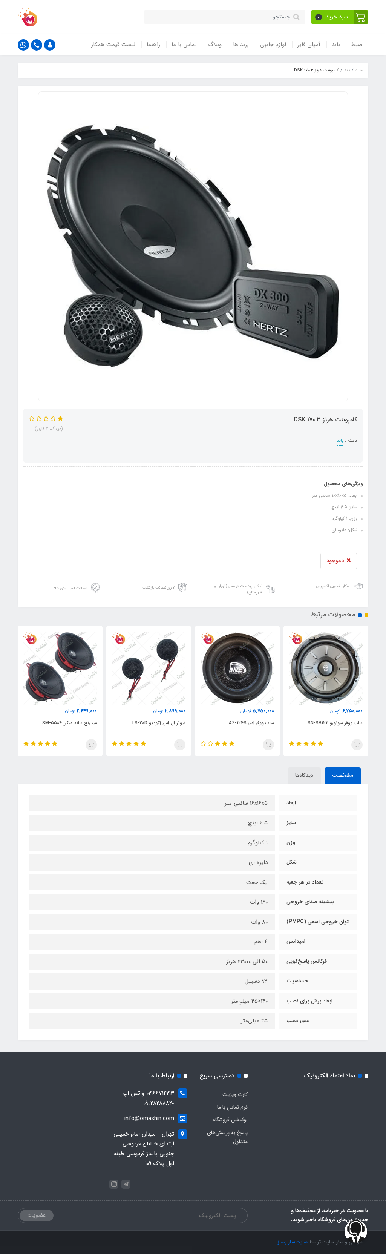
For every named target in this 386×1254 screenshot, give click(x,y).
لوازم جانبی (273, 44)
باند (336, 44)
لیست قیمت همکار (113, 44)
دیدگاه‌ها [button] (304, 775)
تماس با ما (184, 44)
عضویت (37, 1215)
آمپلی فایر (308, 44)
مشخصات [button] (342, 775)
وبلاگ (215, 44)
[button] (340, 17)
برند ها (241, 44)
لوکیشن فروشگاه (230, 1120)
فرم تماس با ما (232, 1107)
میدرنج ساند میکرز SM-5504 (158, 723)
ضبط (357, 44)
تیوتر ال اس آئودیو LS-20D (247, 723)
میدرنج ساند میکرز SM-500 (71, 723)
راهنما (153, 44)
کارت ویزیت (235, 1094)
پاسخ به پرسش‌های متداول (227, 1137)
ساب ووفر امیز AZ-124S (340, 723)
